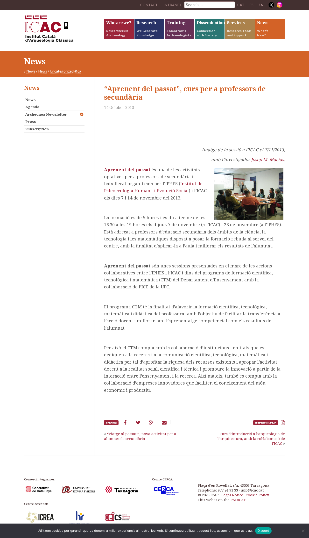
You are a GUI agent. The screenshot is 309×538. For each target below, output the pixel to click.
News (30, 71)
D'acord (263, 530)
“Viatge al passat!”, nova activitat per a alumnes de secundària (140, 436)
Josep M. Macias (267, 159)
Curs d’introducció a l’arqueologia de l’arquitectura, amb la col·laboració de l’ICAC (251, 438)
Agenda (32, 106)
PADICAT (238, 499)
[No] (303, 530)
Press (30, 121)
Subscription (37, 128)
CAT (240, 5)
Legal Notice (232, 494)
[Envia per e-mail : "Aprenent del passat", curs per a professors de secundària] (164, 422)
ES (251, 5)
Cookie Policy (257, 494)
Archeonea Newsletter (46, 114)
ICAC (60, 30)
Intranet (172, 5)
